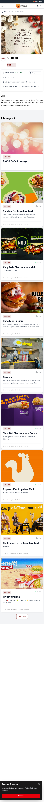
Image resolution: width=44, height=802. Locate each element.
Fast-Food (14, 12)
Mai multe (22, 616)
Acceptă (21, 796)
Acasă (6, 12)
